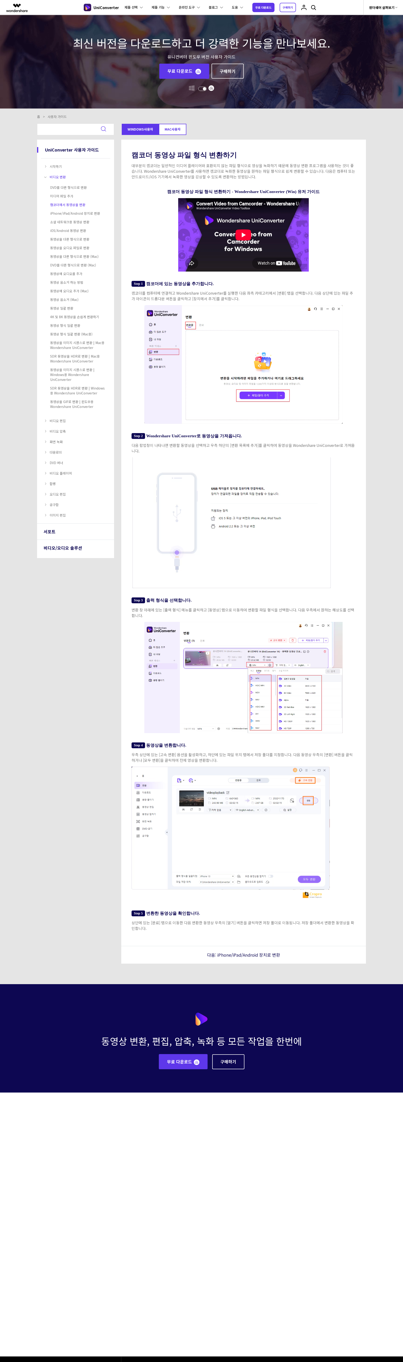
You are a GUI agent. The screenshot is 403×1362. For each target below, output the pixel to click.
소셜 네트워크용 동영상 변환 (69, 222)
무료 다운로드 (263, 7)
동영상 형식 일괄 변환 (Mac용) (71, 334)
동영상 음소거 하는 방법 (66, 282)
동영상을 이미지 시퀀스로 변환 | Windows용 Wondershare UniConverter (72, 374)
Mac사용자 (173, 129)
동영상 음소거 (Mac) (64, 299)
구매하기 (288, 7)
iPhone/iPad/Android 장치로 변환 (75, 213)
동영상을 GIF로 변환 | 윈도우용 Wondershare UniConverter (72, 404)
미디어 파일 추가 (61, 196)
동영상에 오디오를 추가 (66, 273)
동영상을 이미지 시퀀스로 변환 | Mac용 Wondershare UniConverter (77, 345)
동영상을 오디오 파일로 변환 (69, 247)
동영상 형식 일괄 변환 (65, 325)
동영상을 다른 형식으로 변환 (69, 239)
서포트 (50, 531)
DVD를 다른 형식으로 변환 (68, 187)
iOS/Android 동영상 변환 (68, 230)
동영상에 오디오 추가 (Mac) (69, 291)
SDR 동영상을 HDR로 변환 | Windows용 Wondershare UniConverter (77, 390)
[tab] (76, 166)
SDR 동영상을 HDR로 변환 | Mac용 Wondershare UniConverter (75, 358)
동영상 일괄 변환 (61, 308)
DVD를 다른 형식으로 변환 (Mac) (73, 265)
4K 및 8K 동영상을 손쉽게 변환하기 (74, 316)
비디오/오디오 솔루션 (63, 548)
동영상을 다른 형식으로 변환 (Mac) (74, 256)
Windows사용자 (140, 129)
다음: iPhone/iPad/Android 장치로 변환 (243, 955)
